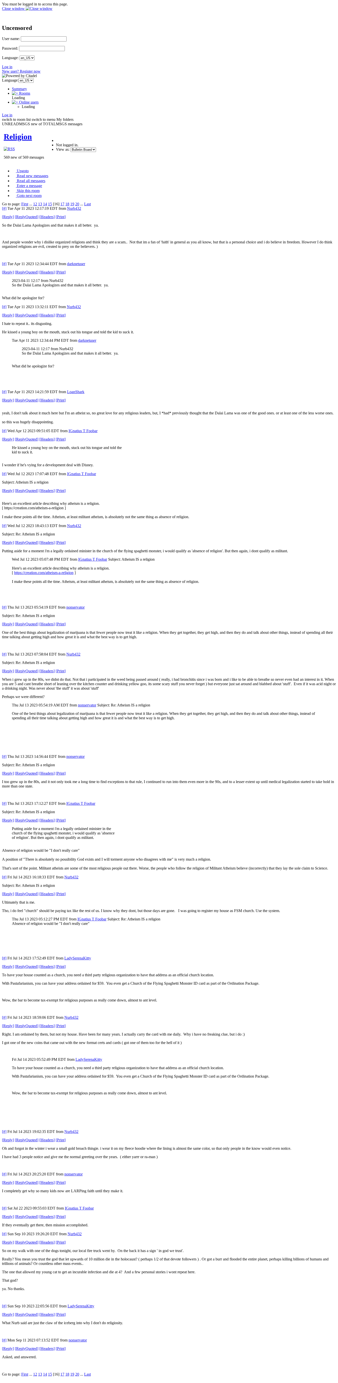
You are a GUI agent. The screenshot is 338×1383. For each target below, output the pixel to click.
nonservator (75, 607)
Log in (7, 67)
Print (61, 217)
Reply (8, 217)
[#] (4, 208)
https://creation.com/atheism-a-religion (43, 573)
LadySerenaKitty (77, 958)
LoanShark (75, 392)
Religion (18, 136)
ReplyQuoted (26, 217)
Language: (10, 58)
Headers (47, 217)
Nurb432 (74, 208)
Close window (14, 8)
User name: (11, 39)
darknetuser (76, 264)
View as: (63, 149)
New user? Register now (21, 71)
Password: (10, 48)
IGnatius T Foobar (83, 431)
